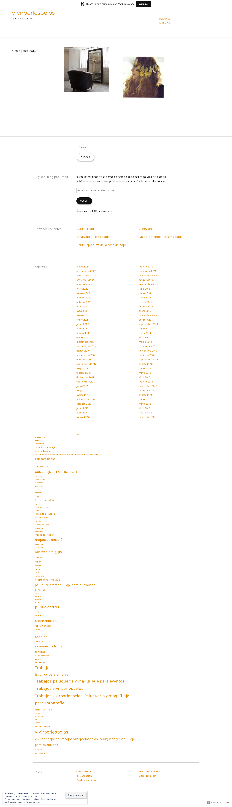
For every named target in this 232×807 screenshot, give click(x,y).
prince (37, 602)
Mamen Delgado (41, 531)
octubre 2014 (146, 319)
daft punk (39, 476)
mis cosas (39, 547)
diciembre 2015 (148, 271)
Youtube (40, 753)
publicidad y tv (48, 607)
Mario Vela (39, 544)
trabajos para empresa (52, 674)
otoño (38, 569)
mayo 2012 (145, 403)
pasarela (39, 576)
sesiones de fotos (48, 646)
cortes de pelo (41, 466)
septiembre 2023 (86, 271)
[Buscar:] (127, 147)
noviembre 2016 (85, 399)
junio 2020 (82, 324)
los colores (40, 528)
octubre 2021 (83, 301)
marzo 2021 (83, 315)
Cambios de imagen (46, 447)
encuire (38, 486)
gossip (37, 504)
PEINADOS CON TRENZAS (47, 580)
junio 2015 (145, 293)
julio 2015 (144, 288)
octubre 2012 (146, 390)
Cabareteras (39, 444)
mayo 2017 (82, 390)
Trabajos (43, 667)
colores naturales (41, 463)
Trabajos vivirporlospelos (59, 688)
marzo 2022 (83, 293)
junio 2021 (82, 306)
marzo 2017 (83, 394)
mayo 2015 (145, 297)
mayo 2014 (145, 332)
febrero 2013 (146, 381)
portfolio (38, 599)
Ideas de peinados (45, 513)
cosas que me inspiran (56, 471)
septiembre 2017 (86, 381)
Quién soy (165, 23)
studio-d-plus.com (42, 656)
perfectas (40, 590)
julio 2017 (82, 386)
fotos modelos (44, 500)
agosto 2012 (146, 394)
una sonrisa (43, 709)
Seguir (84, 200)
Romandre (39, 642)
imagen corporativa (42, 517)
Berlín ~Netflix (86, 229)
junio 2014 (145, 328)
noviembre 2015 (148, 275)
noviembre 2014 (148, 315)
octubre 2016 (83, 403)
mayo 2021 (82, 310)
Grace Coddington (42, 507)
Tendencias (40, 662)
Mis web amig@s (48, 552)
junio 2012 (145, 399)
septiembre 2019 (86, 346)
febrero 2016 (146, 266)
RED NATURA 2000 (43, 626)
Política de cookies (34, 802)
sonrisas (40, 651)
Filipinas (38, 492)
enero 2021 (82, 319)
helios (37, 510)
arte (77, 434)
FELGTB (38, 490)
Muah (38, 561)
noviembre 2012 (148, 386)
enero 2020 (82, 337)
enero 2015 (145, 310)
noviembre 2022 (85, 279)
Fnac (37, 496)
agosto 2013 (146, 363)
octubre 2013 (146, 355)
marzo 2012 (145, 412)
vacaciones (39, 717)
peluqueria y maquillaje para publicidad (65, 585)
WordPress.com (147, 775)
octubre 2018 (84, 359)
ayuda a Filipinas (41, 437)
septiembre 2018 (86, 363)
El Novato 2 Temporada (93, 237)
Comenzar (143, 4)
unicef (37, 714)
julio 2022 (82, 288)
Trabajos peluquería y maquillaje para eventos (80, 681)
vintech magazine (43, 726)
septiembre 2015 (148, 284)
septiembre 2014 (148, 324)
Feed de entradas (86, 780)
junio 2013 (145, 368)
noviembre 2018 (85, 355)
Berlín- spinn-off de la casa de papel (102, 245)
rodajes (41, 637)
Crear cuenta (83, 771)
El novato (145, 229)
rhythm (38, 632)
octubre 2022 (84, 284)
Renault (38, 629)
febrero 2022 (83, 297)
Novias (38, 565)
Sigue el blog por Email (51, 177)
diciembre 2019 (85, 341)
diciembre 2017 (85, 377)
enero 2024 (82, 266)
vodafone (39, 749)
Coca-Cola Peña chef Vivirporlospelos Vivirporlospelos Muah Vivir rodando (68, 454)
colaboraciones (45, 459)
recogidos (38, 612)
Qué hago (165, 18)
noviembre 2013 (148, 350)
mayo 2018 (82, 368)
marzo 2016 (83, 417)
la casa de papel (42, 524)
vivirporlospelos (51, 732)
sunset (38, 659)
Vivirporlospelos (33, 12)
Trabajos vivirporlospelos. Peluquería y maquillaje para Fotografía (82, 699)
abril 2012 (144, 408)
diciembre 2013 (148, 346)
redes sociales (47, 621)
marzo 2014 (145, 341)
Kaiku (38, 520)
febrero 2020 (83, 332)
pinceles (38, 596)
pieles (37, 593)
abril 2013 (144, 377)
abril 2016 (82, 412)
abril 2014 (144, 337)
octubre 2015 (146, 279)
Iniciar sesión (84, 775)
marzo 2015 (145, 301)
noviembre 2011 (148, 417)
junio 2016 (82, 408)
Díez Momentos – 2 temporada (161, 237)
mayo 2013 (145, 372)
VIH (36, 719)
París (37, 573)
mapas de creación (49, 540)
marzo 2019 (83, 350)
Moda (38, 557)
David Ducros (40, 479)
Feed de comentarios (151, 771)
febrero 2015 (146, 306)
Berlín (37, 440)
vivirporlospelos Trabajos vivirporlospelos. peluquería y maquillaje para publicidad (85, 742)
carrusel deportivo (43, 451)
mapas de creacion (44, 535)
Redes (38, 615)
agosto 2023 (83, 275)
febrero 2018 (83, 372)
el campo (39, 482)
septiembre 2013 (148, 359)
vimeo (37, 723)
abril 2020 (82, 328)
